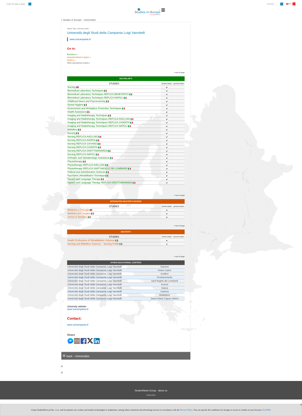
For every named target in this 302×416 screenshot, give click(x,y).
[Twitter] (90, 342)
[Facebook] (83, 343)
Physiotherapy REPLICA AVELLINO (86, 165)
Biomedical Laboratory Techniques (85, 90)
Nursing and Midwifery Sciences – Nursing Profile (93, 243)
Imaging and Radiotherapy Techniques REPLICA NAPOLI (97, 126)
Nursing (71, 87)
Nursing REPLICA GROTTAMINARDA (87, 150)
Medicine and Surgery (78, 213)
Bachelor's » (72, 54)
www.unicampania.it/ (80, 39)
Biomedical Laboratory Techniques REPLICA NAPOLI (95, 97)
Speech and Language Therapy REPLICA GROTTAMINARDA (99, 182)
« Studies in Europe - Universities (78, 20)
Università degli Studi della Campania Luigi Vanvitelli (94, 266)
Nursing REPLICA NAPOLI (81, 154)
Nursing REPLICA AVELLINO (82, 136)
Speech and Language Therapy (83, 179)
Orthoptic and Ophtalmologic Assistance (88, 158)
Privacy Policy (186, 410)
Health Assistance (76, 112)
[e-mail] (77, 343)
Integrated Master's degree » (79, 57)
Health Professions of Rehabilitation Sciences (91, 240)
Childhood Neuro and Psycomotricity (86, 101)
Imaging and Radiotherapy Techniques (87, 115)
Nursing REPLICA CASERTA (82, 147)
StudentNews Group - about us (151, 390)
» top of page (179, 72)
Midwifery (72, 129)
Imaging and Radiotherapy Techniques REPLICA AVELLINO (98, 119)
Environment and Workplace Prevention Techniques (94, 108)
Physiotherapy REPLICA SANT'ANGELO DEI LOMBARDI (97, 168)
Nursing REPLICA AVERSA (81, 140)
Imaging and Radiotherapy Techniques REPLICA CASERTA (98, 122)
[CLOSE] (267, 410)
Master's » (71, 60)
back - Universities (76, 355)
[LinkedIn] (97, 343)
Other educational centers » (78, 63)
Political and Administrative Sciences (86, 172)
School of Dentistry (77, 217)
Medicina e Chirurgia (78, 210)
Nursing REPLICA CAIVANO (82, 143)
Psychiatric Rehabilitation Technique (86, 175)
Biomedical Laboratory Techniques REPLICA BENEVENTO (98, 94)
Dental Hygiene (75, 104)
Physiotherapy (74, 161)
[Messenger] (70, 343)
